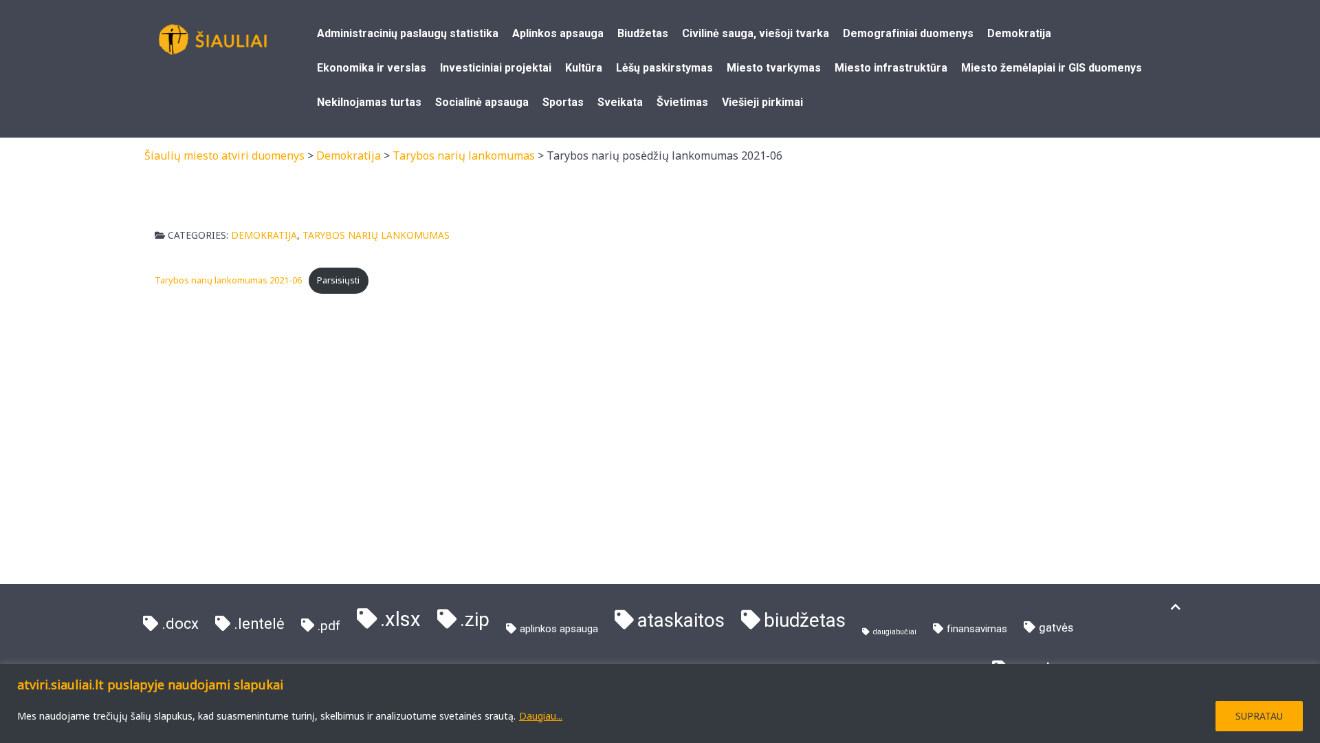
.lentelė (259, 623)
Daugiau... (540, 715)
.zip (475, 619)
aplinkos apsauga (559, 629)
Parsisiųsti (338, 280)
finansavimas (977, 629)
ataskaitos (681, 620)
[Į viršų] (1175, 607)
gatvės (1056, 627)
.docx (180, 623)
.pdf (329, 626)
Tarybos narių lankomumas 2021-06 (228, 280)
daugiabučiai (894, 631)
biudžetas (805, 620)
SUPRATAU (1259, 715)
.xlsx (400, 619)
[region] (660, 703)
